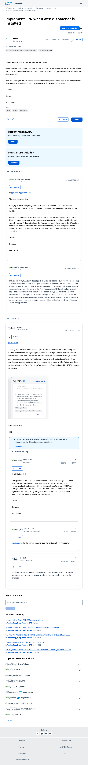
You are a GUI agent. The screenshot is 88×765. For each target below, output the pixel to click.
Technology (40, 8)
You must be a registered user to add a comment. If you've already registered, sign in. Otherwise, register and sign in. (40, 440)
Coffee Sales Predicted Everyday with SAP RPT (25, 642)
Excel (8, 110)
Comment (77, 120)
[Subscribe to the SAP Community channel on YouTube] (46, 734)
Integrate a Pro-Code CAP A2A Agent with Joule (24, 620)
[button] (73, 40)
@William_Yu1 (25, 193)
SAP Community (11, 8)
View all (9, 720)
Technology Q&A (51, 8)
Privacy (22, 741)
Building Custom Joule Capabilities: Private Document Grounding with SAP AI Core (38, 650)
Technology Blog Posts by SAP (19, 623)
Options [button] (81, 28)
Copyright (22, 747)
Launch (15, 110)
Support (66, 753)
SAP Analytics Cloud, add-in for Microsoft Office (21, 50)
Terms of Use (66, 741)
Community (18, 3)
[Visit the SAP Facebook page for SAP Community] (38, 734)
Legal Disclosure (66, 747)
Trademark (22, 753)
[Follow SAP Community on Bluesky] (42, 734)
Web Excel (23, 110)
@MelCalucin (13, 343)
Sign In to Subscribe (70, 28)
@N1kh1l (15, 193)
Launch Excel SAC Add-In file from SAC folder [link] (22, 11)
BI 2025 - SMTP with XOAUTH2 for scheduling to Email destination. (32, 628)
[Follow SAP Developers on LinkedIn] (50, 734)
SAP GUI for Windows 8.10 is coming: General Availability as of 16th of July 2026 (38, 635)
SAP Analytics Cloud (45, 50)
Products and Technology (26, 8)
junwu (15, 39)
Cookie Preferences (22, 759)
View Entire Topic (12, 318)
